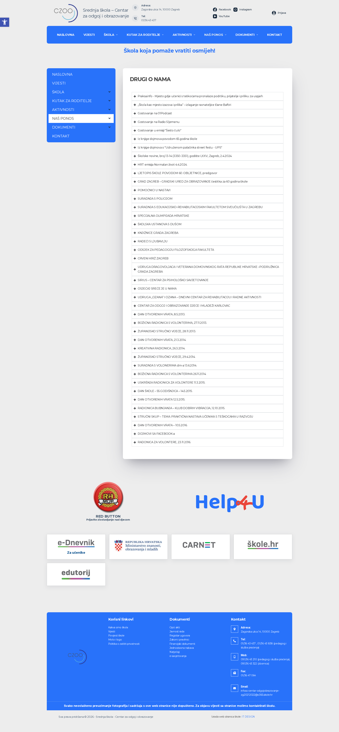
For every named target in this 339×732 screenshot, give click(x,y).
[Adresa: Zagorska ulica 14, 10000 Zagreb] (135, 7)
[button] (4, 22)
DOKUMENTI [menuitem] (245, 35)
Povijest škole (116, 635)
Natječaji (175, 652)
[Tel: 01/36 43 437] (135, 18)
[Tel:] (234, 641)
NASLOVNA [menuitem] (65, 35)
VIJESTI (59, 83)
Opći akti (175, 627)
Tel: (243, 639)
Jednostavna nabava (182, 647)
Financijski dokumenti (182, 643)
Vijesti (111, 631)
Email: (244, 686)
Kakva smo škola (118, 627)
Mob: (244, 655)
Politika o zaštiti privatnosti (124, 643)
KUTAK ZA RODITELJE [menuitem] (143, 35)
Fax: (243, 671)
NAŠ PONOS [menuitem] (213, 35)
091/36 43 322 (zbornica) (255, 663)
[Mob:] (234, 656)
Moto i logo (115, 639)
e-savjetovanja (178, 656)
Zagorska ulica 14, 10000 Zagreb (160, 9)
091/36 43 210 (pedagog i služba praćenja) (265, 659)
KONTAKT (61, 136)
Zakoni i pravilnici (179, 639)
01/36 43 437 (148, 20)
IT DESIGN (248, 716)
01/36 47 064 (248, 675)
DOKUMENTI (63, 127)
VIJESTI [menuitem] (89, 35)
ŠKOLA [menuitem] (109, 35)
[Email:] (234, 688)
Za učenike (76, 553)
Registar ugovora (180, 635)
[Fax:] (234, 672)
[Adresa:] (234, 629)
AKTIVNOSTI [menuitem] (182, 35)
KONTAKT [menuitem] (274, 35)
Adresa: (246, 627)
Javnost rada (177, 631)
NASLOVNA (62, 74)
